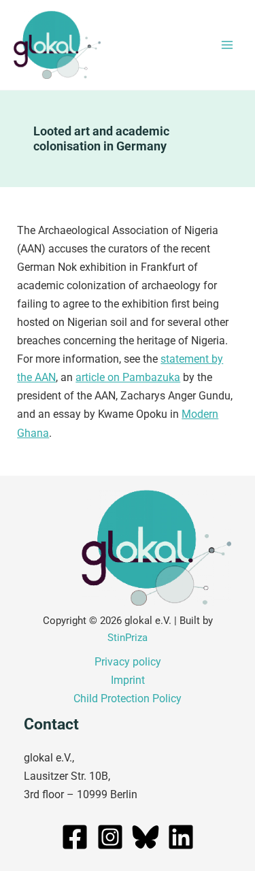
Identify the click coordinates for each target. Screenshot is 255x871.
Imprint (128, 680)
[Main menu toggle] (226, 45)
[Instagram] (110, 837)
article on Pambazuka (127, 377)
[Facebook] (74, 837)
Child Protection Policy (127, 698)
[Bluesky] (145, 837)
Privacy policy (128, 661)
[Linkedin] (180, 837)
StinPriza (127, 637)
